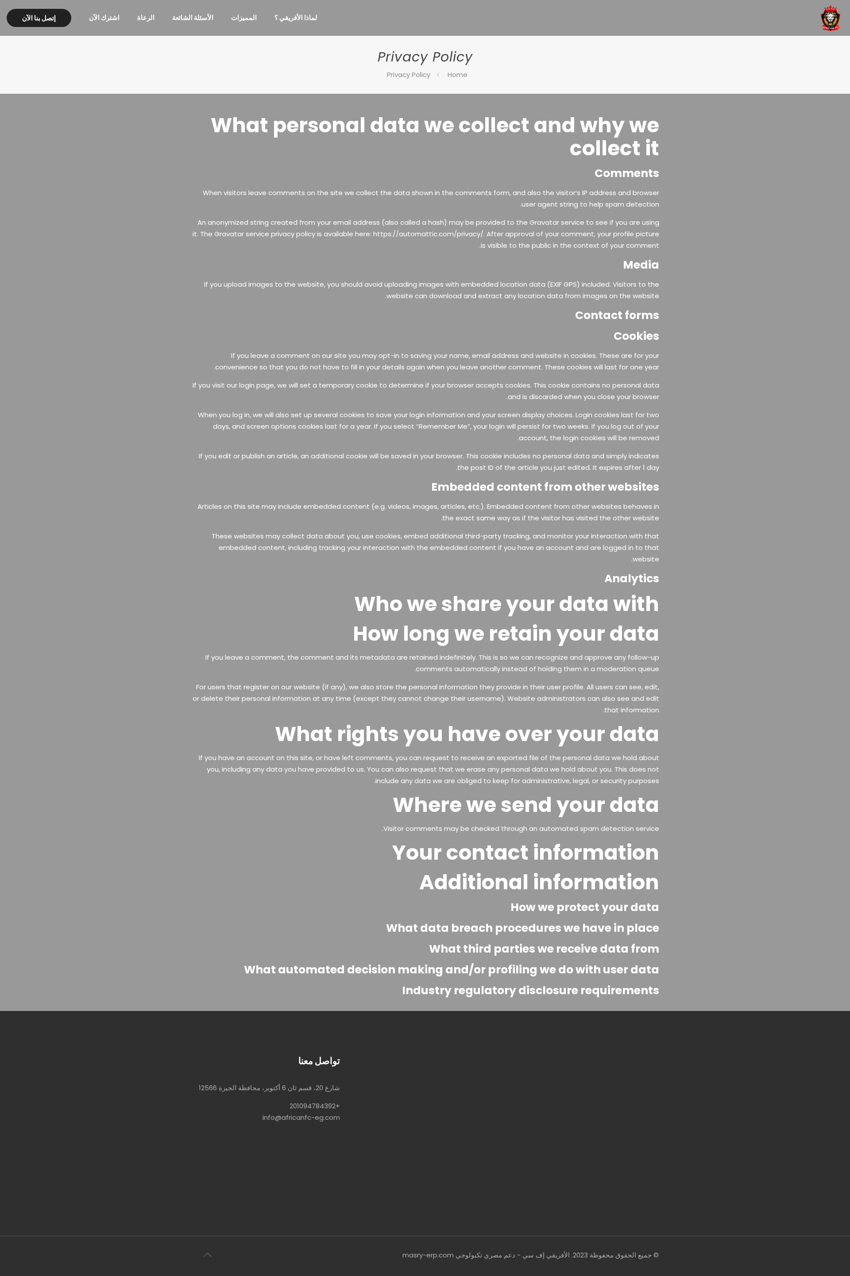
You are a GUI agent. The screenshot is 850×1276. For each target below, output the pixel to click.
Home (458, 74)
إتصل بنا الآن (39, 18)
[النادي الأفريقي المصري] (830, 17)
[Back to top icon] (207, 1254)
